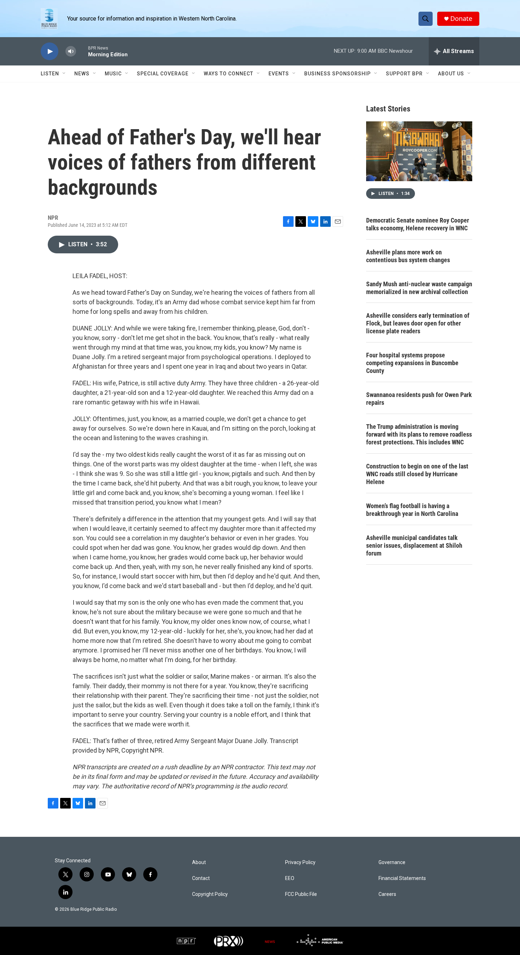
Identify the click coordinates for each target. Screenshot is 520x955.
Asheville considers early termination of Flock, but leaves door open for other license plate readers (417, 323)
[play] (49, 51)
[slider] (82, 51)
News (81, 73)
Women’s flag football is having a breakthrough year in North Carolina (412, 509)
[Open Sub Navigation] (64, 73)
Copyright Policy (210, 894)
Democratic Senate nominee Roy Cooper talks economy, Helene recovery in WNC (417, 224)
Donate (461, 18)
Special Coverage (163, 73)
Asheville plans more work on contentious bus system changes (408, 256)
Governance (392, 862)
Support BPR (404, 73)
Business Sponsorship (337, 73)
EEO (289, 878)
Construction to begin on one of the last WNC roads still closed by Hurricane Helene (417, 473)
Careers (387, 894)
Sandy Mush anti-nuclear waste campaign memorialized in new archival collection (419, 287)
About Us (451, 73)
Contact (201, 878)
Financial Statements (402, 878)
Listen (50, 73)
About (199, 862)
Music (113, 73)
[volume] (71, 51)
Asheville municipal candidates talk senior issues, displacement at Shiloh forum (414, 545)
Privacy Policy (300, 862)
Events (278, 73)
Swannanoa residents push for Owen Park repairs (419, 398)
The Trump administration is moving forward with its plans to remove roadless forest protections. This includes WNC (419, 434)
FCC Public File (301, 894)
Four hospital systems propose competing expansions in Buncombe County (412, 362)
